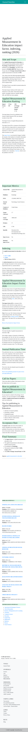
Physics (6, 623)
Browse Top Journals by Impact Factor (11, 323)
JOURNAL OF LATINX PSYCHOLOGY (12, 504)
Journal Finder (6, 666)
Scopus (6, 257)
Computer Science (8, 614)
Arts (4, 673)
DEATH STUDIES (7, 526)
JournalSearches (18, 730)
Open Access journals (8, 687)
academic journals (14, 316)
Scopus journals (7, 683)
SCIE (13, 298)
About (4, 711)
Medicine (6, 621)
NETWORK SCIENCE (8, 557)
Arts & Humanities (8, 609)
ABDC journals (7, 694)
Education (6, 616)
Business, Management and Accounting (13, 610)
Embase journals (7, 690)
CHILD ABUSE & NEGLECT (9, 594)
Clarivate (17, 150)
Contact (5, 713)
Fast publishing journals (8, 702)
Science (5, 671)
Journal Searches (8, 2)
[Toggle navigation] (25, 2)
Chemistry (6, 612)
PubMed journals (7, 689)
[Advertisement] (14, 21)
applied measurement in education (14, 456)
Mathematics (7, 619)
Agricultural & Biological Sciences (12, 607)
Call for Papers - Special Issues (10, 706)
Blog (4, 721)
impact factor (7, 135)
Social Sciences (7, 624)
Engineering (7, 617)
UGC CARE (7, 255)
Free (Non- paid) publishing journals (11, 704)
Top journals (6, 701)
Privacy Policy (6, 715)
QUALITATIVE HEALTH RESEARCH (12, 576)
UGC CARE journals (8, 692)
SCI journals (6, 685)
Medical (5, 675)
